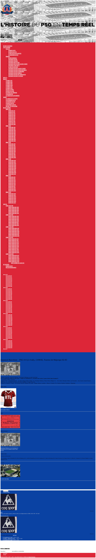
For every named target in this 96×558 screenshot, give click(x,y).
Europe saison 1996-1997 (13, 222)
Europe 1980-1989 (9, 205)
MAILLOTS (5, 79)
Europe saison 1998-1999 (13, 225)
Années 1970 (8, 109)
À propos (6, 490)
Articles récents (6, 492)
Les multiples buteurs (13, 67)
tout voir (14, 535)
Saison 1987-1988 (11, 138)
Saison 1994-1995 (12, 150)
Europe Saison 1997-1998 (13, 224)
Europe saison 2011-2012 (13, 240)
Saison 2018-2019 (12, 189)
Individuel (8, 56)
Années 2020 (8, 192)
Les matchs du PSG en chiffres (14, 53)
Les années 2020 (9, 88)
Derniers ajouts (9, 266)
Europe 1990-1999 (9, 214)
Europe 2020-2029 (10, 254)
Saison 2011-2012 (11, 178)
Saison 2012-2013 (12, 180)
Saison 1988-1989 (12, 139)
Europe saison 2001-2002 (13, 230)
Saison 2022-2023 (12, 196)
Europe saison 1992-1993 (13, 216)
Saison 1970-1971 (11, 110)
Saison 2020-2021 (12, 193)
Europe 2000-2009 (10, 227)
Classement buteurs (12, 59)
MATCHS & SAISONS (7, 107)
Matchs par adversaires (11, 267)
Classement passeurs (13, 61)
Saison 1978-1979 (11, 123)
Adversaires (5, 348)
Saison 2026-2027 (12, 202)
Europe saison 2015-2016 (13, 246)
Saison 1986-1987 (11, 136)
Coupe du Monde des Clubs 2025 (17, 263)
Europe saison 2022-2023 (13, 258)
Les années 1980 (9, 82)
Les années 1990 (9, 83)
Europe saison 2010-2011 (13, 239)
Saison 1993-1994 (12, 148)
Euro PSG (5, 204)
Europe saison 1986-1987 (13, 211)
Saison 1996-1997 (11, 153)
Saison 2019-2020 (12, 190)
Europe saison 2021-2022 (13, 257)
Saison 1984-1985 (12, 133)
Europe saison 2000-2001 (13, 228)
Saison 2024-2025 (12, 199)
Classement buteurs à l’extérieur (15, 76)
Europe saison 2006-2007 (13, 234)
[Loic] (9, 509)
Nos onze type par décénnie (11, 106)
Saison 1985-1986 (12, 135)
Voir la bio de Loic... (5, 516)
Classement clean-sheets (13, 65)
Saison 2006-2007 (12, 169)
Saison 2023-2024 (12, 198)
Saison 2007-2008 (12, 171)
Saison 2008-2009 (12, 172)
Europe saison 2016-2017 (13, 248)
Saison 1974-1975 (11, 117)
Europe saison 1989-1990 (13, 213)
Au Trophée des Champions (11, 92)
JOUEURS (5, 97)
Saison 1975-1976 (11, 118)
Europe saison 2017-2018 (13, 249)
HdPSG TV (5, 77)
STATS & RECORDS (6, 47)
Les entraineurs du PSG (11, 100)
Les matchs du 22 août (7, 537)
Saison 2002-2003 (12, 163)
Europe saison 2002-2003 (13, 231)
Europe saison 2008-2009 (13, 236)
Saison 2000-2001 (12, 160)
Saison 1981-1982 (11, 129)
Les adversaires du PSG (13, 55)
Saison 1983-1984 (12, 132)
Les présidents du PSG (10, 101)
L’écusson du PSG (9, 94)
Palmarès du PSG (11, 50)
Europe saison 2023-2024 (13, 260)
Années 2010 (8, 175)
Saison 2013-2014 (12, 181)
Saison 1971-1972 (11, 112)
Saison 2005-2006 (12, 168)
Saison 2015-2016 (12, 184)
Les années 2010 (9, 86)
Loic (1, 512)
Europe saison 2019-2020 (13, 252)
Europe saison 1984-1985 (13, 210)
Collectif (8, 49)
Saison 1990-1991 (11, 144)
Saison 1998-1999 (12, 156)
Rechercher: (3, 39)
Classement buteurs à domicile (15, 73)
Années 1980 (8, 126)
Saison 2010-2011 (11, 177)
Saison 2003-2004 (12, 165)
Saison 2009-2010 (12, 174)
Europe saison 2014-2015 (13, 245)
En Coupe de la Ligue (10, 91)
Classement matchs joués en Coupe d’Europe (17, 64)
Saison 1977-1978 (11, 121)
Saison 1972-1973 (11, 113)
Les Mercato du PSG (10, 103)
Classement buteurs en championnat (16, 71)
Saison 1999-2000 (12, 157)
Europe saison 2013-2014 (13, 243)
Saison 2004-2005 (12, 166)
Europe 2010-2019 (9, 237)
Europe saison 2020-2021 (13, 255)
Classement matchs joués (14, 62)
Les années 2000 (9, 85)
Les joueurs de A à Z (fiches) (12, 98)
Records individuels (12, 58)
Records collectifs (12, 52)
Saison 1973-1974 (11, 115)
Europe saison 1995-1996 (13, 221)
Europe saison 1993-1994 (13, 218)
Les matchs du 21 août (7, 539)
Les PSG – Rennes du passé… (9, 538)
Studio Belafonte (31, 556)
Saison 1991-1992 (11, 145)
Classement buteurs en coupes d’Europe (17, 68)
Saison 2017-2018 (11, 187)
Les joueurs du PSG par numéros (12, 95)
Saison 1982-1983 (12, 130)
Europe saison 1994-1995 (13, 219)
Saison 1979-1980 (11, 124)
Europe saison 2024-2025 (13, 261)
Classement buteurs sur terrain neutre (17, 74)
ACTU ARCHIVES (6, 264)
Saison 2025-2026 (12, 201)
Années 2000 (8, 159)
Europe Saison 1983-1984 (13, 208)
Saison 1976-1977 (11, 120)
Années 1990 (8, 142)
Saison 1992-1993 (12, 147)
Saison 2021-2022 (12, 195)
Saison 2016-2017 (11, 186)
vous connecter (9, 551)
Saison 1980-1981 (11, 127)
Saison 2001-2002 (12, 162)
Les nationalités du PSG (11, 104)
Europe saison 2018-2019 (13, 251)
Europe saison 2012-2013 (13, 242)
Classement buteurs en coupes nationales (17, 70)
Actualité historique (7, 46)
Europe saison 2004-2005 (13, 233)
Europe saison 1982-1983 (13, 207)
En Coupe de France (10, 89)
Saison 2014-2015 (12, 183)
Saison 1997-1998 (11, 154)
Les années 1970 (9, 80)
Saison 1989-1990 (12, 141)
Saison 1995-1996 (12, 151)
